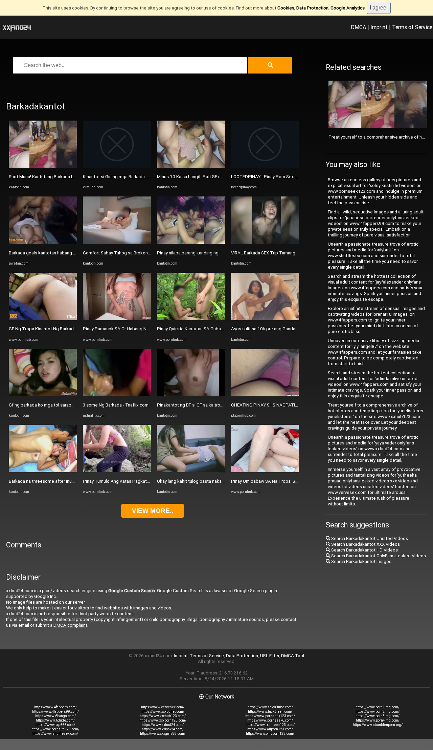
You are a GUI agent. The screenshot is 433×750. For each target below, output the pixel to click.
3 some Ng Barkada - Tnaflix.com (116, 405)
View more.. (152, 510)
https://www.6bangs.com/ (55, 716)
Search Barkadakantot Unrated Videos (369, 538)
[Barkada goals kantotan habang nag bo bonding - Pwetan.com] (43, 242)
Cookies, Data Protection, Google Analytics (321, 8)
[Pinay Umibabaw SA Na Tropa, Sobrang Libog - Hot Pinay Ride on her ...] (265, 471)
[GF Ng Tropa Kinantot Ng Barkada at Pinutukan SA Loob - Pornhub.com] (43, 318)
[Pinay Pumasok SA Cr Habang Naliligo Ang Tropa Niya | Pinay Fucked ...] (117, 318)
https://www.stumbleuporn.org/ (378, 725)
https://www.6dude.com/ (55, 720)
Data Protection (242, 656)
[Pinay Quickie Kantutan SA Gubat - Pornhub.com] (191, 318)
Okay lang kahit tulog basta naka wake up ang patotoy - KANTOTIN (223, 481)
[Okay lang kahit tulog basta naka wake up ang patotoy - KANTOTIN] (191, 471)
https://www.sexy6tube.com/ (270, 707)
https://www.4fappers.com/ (55, 707)
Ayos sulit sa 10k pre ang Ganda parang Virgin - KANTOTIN (289, 329)
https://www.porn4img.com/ (378, 720)
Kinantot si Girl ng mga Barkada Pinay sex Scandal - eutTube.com (147, 177)
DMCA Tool (292, 656)
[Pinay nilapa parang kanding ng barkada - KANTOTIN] (191, 242)
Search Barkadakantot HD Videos (364, 550)
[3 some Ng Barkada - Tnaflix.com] (117, 395)
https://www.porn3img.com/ (378, 716)
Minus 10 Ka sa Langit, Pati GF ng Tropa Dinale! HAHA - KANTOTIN (223, 177)
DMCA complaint (70, 625)
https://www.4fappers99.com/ (55, 711)
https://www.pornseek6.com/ (270, 720)
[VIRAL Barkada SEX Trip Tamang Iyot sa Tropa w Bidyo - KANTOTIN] (265, 242)
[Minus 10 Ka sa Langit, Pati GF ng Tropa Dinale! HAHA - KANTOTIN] (191, 166)
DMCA (358, 27)
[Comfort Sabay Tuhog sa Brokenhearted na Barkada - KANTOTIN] (117, 242)
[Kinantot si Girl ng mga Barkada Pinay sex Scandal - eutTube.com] (117, 166)
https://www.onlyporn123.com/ (270, 733)
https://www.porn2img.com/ (378, 711)
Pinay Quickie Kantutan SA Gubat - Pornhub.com (205, 329)
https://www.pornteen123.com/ (270, 725)
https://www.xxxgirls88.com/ (162, 733)
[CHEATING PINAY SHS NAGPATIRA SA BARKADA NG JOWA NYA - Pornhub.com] (265, 395)
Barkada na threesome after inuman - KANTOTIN (57, 481)
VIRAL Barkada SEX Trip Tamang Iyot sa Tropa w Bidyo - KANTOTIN (298, 253)
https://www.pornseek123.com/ (270, 716)
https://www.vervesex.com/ (162, 707)
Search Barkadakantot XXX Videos (365, 544)
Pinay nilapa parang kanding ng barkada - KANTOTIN (209, 253)
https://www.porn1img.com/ (378, 707)
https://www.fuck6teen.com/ (270, 711)
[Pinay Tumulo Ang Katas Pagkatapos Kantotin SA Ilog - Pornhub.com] (117, 471)
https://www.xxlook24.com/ (163, 729)
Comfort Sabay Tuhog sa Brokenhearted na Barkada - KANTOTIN (147, 253)
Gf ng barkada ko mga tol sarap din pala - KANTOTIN (61, 405)
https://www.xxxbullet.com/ (162, 711)
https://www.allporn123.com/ (270, 729)
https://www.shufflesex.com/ (55, 733)
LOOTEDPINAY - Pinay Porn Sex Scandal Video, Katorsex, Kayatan (296, 177)
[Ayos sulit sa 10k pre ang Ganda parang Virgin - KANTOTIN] (265, 318)
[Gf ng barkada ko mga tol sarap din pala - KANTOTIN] (43, 395)
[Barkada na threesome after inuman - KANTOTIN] (43, 471)
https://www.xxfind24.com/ (163, 725)
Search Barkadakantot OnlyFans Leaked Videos (378, 556)
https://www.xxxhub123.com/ (163, 716)
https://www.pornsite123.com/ (55, 729)
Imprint (379, 27)
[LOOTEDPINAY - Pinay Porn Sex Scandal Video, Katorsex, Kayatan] (265, 166)
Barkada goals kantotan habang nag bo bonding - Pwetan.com (71, 253)
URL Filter (269, 656)
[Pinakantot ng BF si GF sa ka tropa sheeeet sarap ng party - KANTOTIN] (191, 395)
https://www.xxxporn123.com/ (162, 720)
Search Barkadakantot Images (360, 561)
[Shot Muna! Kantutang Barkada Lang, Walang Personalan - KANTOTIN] (43, 166)
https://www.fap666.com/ (55, 725)
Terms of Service (412, 27)
